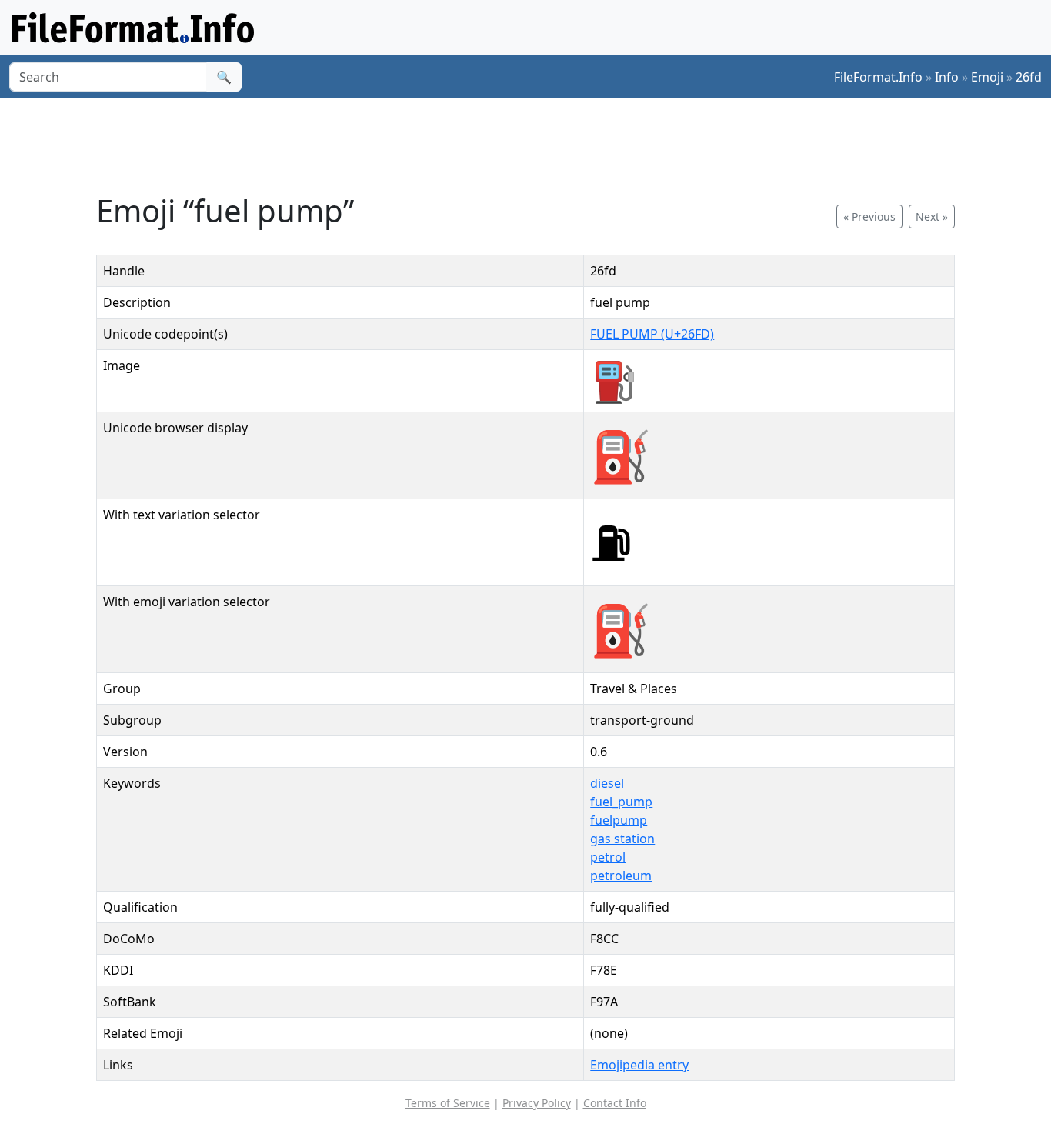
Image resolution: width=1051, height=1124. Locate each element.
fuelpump (618, 820)
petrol (608, 857)
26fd (1029, 76)
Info (947, 76)
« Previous (869, 216)
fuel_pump (621, 801)
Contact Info (614, 1103)
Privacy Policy (536, 1103)
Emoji (987, 76)
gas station (622, 838)
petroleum (621, 875)
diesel (607, 783)
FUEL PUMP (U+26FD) (652, 333)
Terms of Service (447, 1103)
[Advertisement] (535, 145)
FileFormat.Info (878, 76)
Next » (932, 216)
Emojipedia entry (639, 1064)
